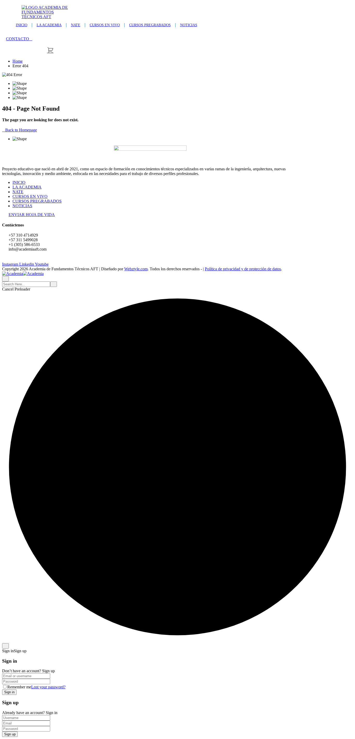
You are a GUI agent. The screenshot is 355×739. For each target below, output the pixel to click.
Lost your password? (48, 687)
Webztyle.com (136, 269)
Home (17, 61)
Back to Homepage (21, 130)
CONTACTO (17, 39)
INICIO (21, 25)
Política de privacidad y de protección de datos (243, 269)
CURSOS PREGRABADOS (150, 25)
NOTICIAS (188, 25)
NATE (75, 25)
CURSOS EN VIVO (105, 25)
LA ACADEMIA (49, 25)
